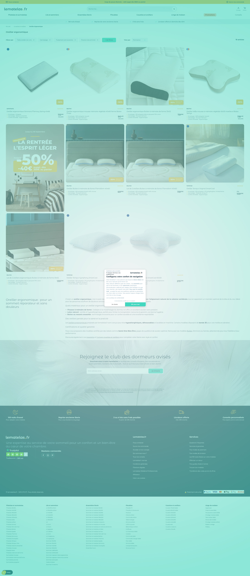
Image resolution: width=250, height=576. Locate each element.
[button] (3, 572)
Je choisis (115, 304)
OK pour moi (135, 304)
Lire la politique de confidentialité (115, 298)
